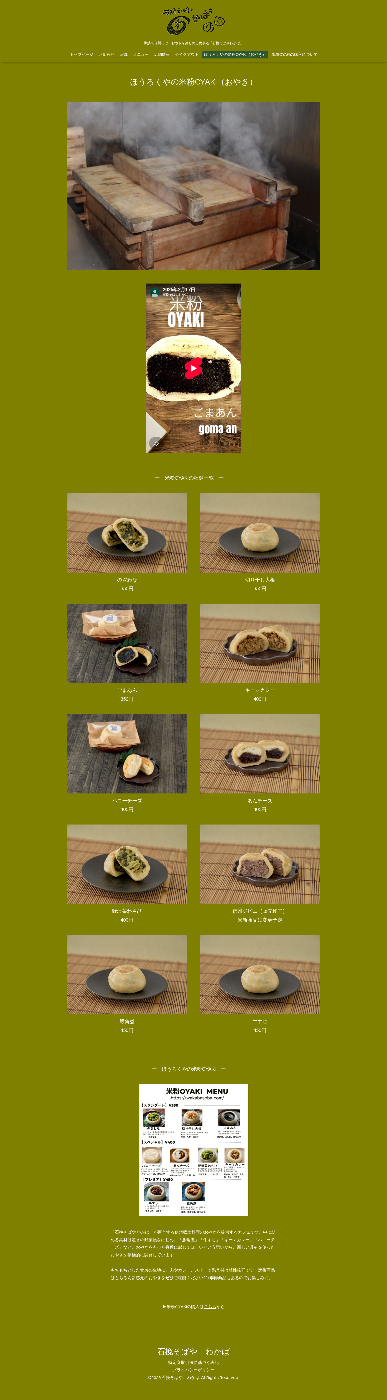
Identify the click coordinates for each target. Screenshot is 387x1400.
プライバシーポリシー (193, 1370)
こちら (210, 1307)
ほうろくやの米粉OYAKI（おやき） (235, 55)
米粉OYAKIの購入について (294, 55)
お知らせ (107, 55)
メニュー (141, 55)
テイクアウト (187, 55)
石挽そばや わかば (193, 1352)
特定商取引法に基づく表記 (193, 1363)
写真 (124, 55)
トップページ (81, 55)
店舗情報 (162, 55)
